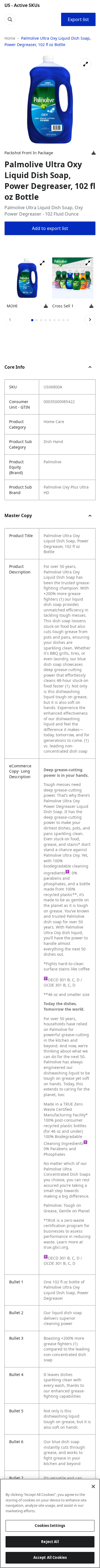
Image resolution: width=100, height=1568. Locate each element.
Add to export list (50, 228)
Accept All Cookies (50, 1557)
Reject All (50, 1541)
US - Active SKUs (22, 5)
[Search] (10, 19)
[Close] (93, 1486)
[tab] (32, 320)
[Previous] (10, 319)
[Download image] (94, 153)
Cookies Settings (50, 1525)
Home (9, 38)
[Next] (90, 319)
